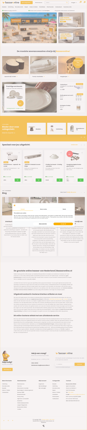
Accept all (63, 224)
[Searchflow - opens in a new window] (71, 205)
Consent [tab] (23, 209)
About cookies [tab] (43, 209)
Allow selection (43, 224)
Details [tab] (64, 209)
